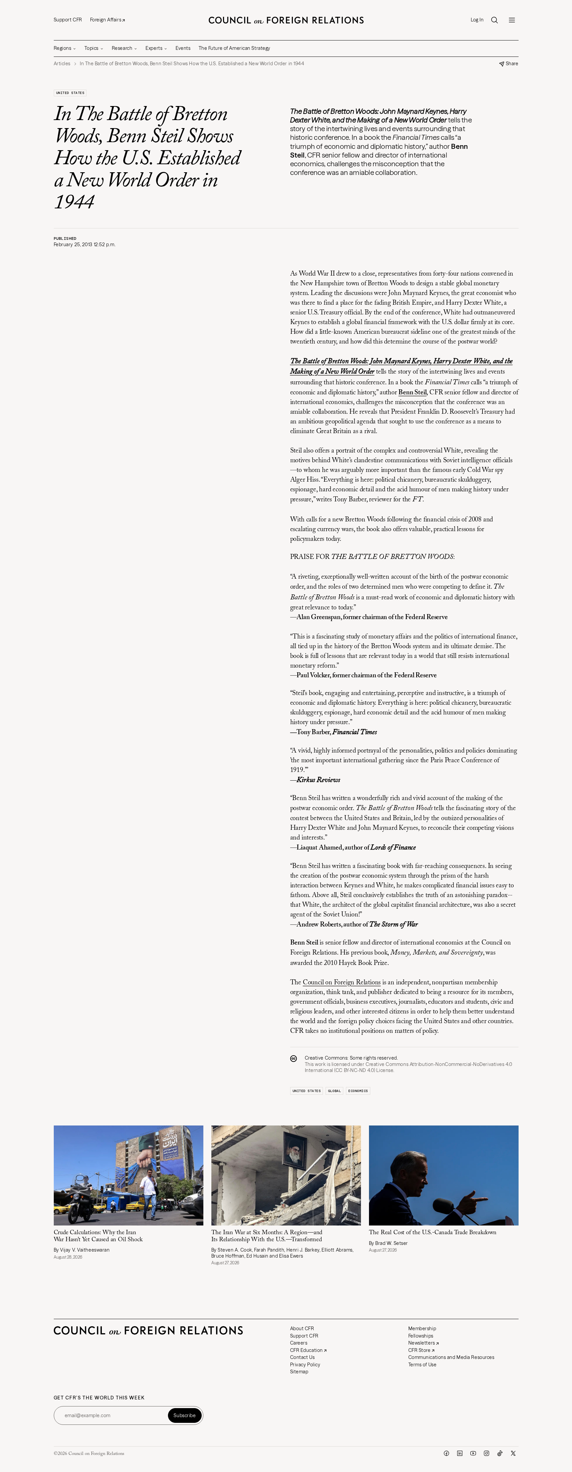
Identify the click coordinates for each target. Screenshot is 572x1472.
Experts (154, 48)
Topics (91, 48)
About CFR (302, 1329)
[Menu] (512, 20)
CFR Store (419, 1350)
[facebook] (446, 1453)
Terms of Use (422, 1365)
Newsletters (421, 1343)
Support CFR (68, 20)
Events (183, 48)
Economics (358, 1091)
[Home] (286, 20)
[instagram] (486, 1453)
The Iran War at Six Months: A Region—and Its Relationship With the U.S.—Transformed (267, 1236)
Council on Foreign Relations (342, 982)
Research (122, 48)
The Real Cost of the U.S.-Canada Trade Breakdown (433, 1233)
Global (334, 1091)
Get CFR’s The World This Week (99, 1398)
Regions (62, 48)
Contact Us (302, 1357)
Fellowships (420, 1336)
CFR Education (306, 1350)
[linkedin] (459, 1453)
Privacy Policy (305, 1365)
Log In (477, 20)
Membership (422, 1329)
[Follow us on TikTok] (500, 1453)
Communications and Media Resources (451, 1357)
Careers (299, 1343)
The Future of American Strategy (234, 48)
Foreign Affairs (105, 20)
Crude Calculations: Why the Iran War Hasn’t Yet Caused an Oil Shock (98, 1236)
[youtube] (473, 1453)
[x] (513, 1453)
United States (70, 93)
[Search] (494, 20)
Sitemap (299, 1372)
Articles (62, 64)
